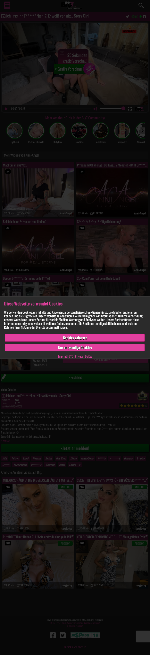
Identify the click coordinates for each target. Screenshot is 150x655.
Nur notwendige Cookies (75, 347)
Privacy (79, 356)
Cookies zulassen (75, 337)
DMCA (88, 356)
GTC (71, 356)
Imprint (62, 356)
